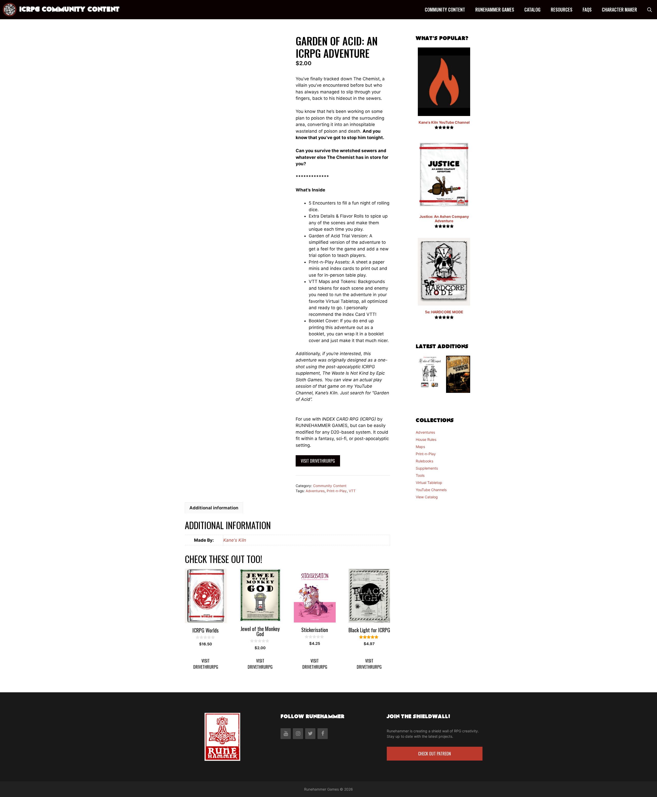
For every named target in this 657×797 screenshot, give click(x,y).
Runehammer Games (494, 9)
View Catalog (427, 497)
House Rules (426, 439)
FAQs (587, 9)
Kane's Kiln (234, 540)
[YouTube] (286, 733)
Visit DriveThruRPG (318, 461)
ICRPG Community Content (69, 9)
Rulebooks (424, 461)
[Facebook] (322, 733)
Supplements (427, 468)
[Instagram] (298, 733)
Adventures (315, 491)
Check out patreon (434, 754)
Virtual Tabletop (429, 482)
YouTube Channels (431, 490)
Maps (420, 446)
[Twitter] (310, 733)
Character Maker (619, 9)
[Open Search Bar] (649, 9)
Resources (561, 9)
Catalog (532, 9)
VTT (352, 491)
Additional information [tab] (213, 507)
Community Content (445, 9)
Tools (420, 475)
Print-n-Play (337, 491)
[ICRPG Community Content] (10, 9)
